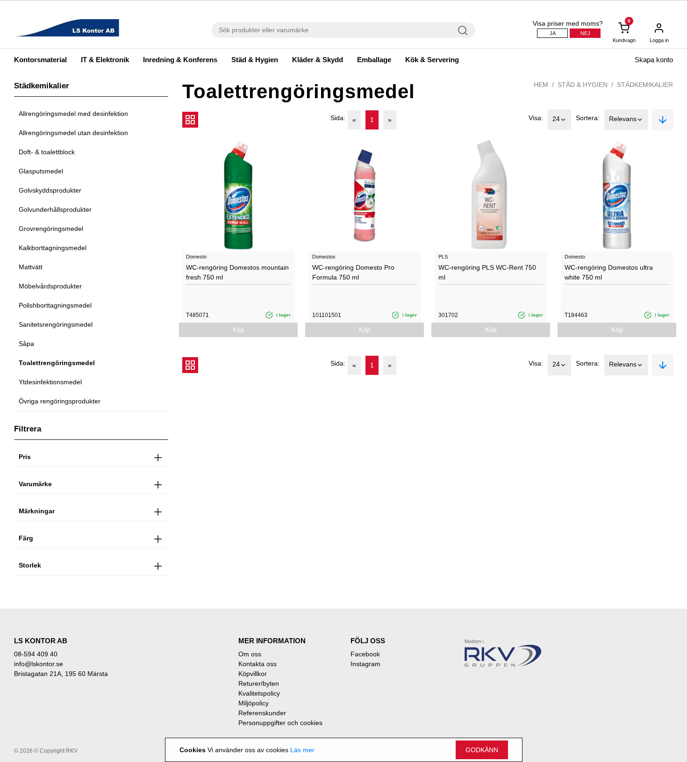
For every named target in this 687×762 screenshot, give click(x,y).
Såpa (26, 343)
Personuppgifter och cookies (280, 722)
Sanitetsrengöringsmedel (56, 324)
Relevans (623, 118)
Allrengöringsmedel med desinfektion (73, 113)
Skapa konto (654, 60)
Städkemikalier (645, 84)
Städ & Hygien (254, 60)
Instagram (365, 664)
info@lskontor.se (38, 664)
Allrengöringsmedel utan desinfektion (73, 133)
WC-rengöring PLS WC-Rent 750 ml (487, 272)
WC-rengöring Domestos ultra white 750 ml (609, 272)
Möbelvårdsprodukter (50, 286)
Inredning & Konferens (180, 60)
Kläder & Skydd (317, 60)
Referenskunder (262, 713)
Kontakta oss (257, 664)
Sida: (337, 118)
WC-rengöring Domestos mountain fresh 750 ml (237, 272)
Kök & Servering (432, 60)
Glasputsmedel (41, 171)
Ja (553, 33)
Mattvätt (31, 267)
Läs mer (302, 750)
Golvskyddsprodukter (50, 190)
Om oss (249, 654)
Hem (541, 84)
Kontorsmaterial (40, 60)
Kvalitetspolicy (259, 693)
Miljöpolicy (253, 703)
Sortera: (588, 118)
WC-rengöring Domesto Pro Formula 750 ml (353, 272)
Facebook (365, 654)
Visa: (536, 118)
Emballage (374, 60)
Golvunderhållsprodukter (55, 209)
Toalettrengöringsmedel (57, 363)
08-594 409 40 (35, 654)
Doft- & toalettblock (47, 152)
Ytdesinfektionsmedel (50, 382)
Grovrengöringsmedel (51, 228)
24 (556, 118)
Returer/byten (258, 683)
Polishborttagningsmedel (55, 305)
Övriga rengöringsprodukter (59, 401)
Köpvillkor (252, 673)
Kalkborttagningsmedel (52, 248)
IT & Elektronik (105, 60)
